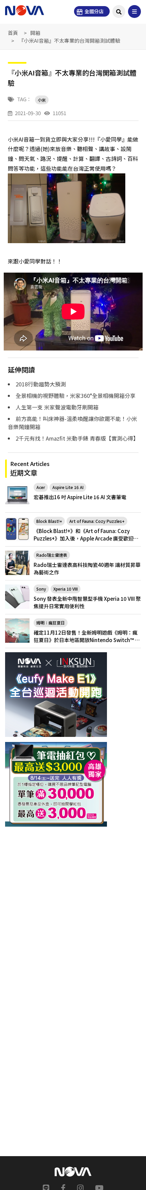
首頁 (13, 32)
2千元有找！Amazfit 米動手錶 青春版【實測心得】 (77, 438)
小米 (42, 100)
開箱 (35, 32)
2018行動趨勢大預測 (41, 384)
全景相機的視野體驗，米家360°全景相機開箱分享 (75, 395)
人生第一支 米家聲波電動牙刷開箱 (57, 407)
